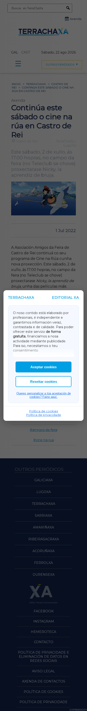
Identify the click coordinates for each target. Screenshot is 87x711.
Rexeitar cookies (43, 382)
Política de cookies (43, 411)
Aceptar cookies (43, 367)
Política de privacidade (43, 415)
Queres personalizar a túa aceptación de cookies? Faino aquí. (43, 395)
